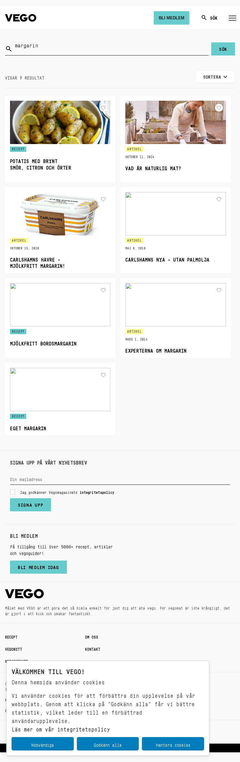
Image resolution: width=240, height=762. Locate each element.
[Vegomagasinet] (20, 18)
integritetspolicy (97, 491)
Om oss (91, 636)
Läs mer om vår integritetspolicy (61, 727)
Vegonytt (13, 648)
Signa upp (30, 503)
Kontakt (92, 648)
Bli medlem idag (38, 566)
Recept (11, 636)
